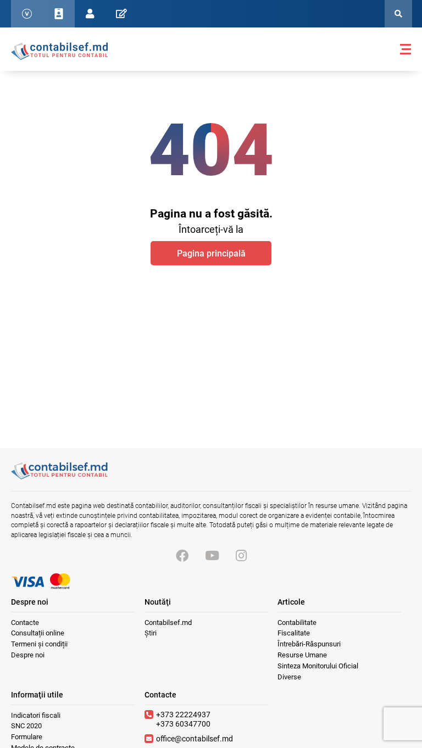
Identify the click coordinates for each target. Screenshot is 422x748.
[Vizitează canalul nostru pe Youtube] (212, 556)
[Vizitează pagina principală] (59, 50)
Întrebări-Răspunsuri (309, 644)
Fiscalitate (293, 633)
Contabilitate (296, 622)
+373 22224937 (183, 714)
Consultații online (37, 633)
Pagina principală (211, 253)
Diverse (289, 677)
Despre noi (28, 655)
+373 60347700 (183, 723)
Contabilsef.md (168, 622)
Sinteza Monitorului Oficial (317, 666)
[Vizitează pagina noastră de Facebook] (182, 556)
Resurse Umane (302, 655)
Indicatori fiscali (35, 715)
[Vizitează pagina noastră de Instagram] (241, 556)
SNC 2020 (26, 726)
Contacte (25, 622)
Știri (151, 633)
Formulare (26, 737)
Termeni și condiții (39, 644)
